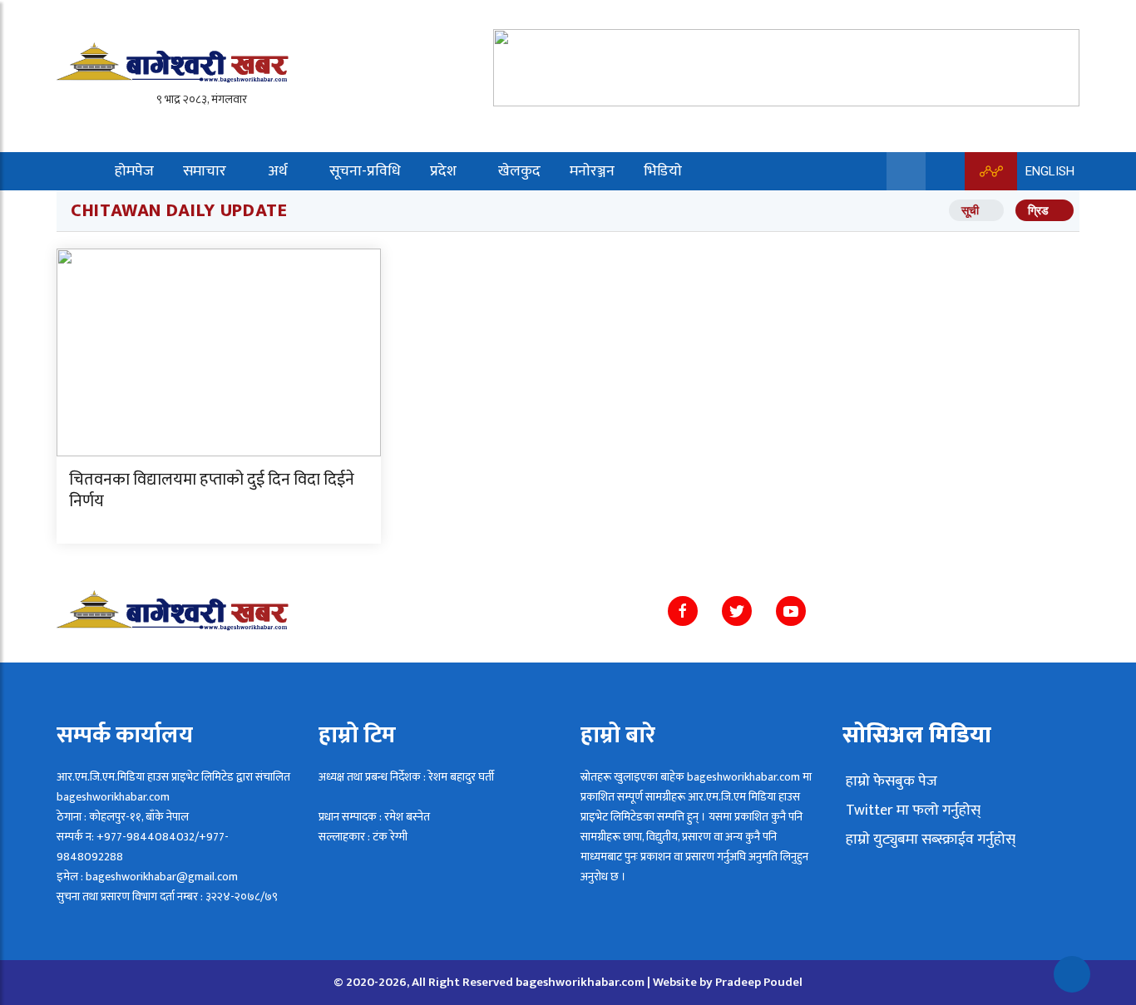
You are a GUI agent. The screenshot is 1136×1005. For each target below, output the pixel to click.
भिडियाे (663, 171)
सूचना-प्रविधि (365, 171)
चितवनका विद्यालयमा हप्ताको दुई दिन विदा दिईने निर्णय (211, 490)
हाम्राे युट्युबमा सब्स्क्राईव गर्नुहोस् (928, 839)
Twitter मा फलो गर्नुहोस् (911, 810)
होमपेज (134, 171)
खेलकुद (519, 171)
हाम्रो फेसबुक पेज (889, 781)
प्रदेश (443, 171)
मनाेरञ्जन (592, 171)
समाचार (204, 171)
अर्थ (278, 171)
